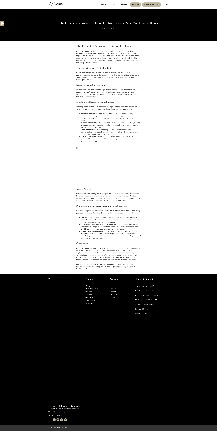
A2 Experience (90, 286)
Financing (113, 294)
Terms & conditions (91, 303)
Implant (104, 5)
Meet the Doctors (91, 289)
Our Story (88, 292)
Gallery (112, 297)
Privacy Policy (90, 300)
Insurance (88, 294)
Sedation (123, 5)
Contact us (89, 297)
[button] (2, 23)
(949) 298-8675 (56, 415)
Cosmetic (113, 5)
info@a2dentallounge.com (60, 412)
